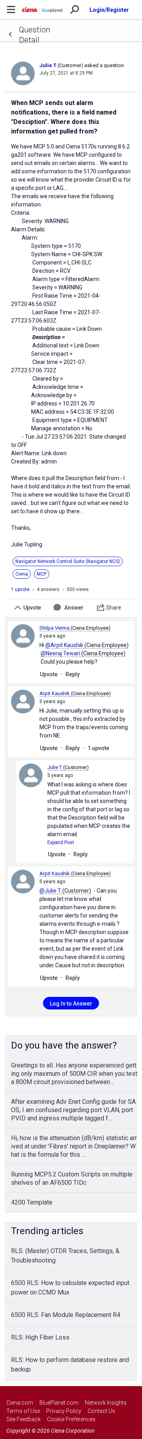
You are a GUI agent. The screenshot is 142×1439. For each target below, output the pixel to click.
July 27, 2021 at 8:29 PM (66, 73)
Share (113, 607)
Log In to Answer (71, 1003)
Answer (74, 607)
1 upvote (20, 589)
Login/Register (109, 10)
